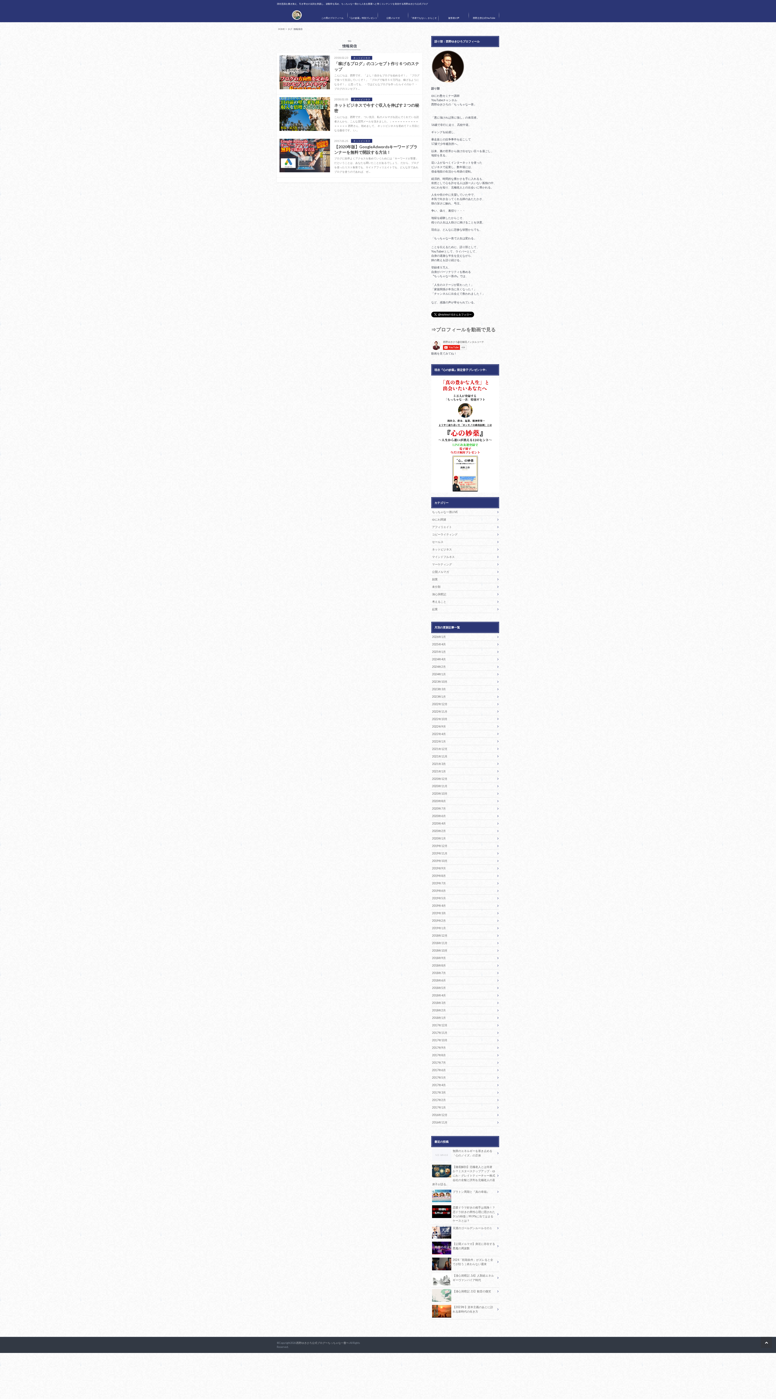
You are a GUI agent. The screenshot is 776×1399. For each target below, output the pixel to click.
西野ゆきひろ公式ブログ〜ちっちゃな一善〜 (322, 1342)
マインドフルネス (443, 557)
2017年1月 (439, 1107)
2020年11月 (439, 786)
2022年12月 (439, 704)
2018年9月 (439, 958)
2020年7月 (439, 808)
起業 (435, 609)
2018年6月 (439, 980)
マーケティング (442, 564)
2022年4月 (439, 734)
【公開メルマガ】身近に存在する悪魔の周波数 (474, 1246)
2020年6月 (439, 816)
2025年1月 (439, 651)
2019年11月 (439, 853)
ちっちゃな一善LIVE (445, 512)
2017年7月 (439, 1062)
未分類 (436, 586)
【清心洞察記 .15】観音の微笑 (472, 1291)
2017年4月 (439, 1085)
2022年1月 (439, 741)
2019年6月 (439, 890)
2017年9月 (439, 1047)
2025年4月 (439, 644)
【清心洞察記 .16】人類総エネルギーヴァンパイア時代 (473, 1278)
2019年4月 (439, 905)
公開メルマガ (393, 18)
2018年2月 (439, 1010)
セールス (437, 542)
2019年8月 (439, 875)
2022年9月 (439, 726)
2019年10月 (439, 861)
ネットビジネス (442, 549)
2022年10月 (439, 719)
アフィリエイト (442, 527)
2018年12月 (439, 935)
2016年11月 (439, 1122)
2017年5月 (439, 1077)
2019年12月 (439, 846)
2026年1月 (439, 636)
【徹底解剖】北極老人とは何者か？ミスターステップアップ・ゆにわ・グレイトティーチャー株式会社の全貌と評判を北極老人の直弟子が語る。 (463, 1175)
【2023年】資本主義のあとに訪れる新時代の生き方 (473, 1309)
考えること (439, 601)
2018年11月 (439, 943)
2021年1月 (439, 771)
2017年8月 (439, 1055)
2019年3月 (439, 913)
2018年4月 (439, 995)
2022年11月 (439, 711)
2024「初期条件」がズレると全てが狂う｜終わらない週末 (473, 1262)
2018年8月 (439, 965)
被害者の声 (453, 18)
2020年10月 (439, 793)
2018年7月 (439, 973)
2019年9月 (439, 868)
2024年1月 (439, 674)
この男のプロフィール (332, 18)
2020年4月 (439, 823)
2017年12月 (439, 1025)
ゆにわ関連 (439, 519)
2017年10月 (439, 1040)
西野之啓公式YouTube (484, 18)
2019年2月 (439, 920)
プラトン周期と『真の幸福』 (471, 1191)
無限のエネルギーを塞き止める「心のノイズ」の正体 (472, 1153)
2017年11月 (439, 1032)
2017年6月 (439, 1070)
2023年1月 (439, 696)
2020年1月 (439, 838)
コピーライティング (445, 534)
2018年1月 (439, 1017)
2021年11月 (439, 756)
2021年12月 (439, 749)
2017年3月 (439, 1092)
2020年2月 (439, 831)
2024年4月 (439, 659)
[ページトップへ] (766, 1342)
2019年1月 (439, 928)
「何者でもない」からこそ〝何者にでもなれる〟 (423, 21)
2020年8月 (439, 801)
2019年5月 (439, 898)
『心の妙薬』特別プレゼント (362, 18)
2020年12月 (439, 778)
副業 (435, 579)
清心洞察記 (439, 594)
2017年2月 (439, 1100)
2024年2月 (439, 666)
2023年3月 (439, 689)
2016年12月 (439, 1115)
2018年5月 (439, 988)
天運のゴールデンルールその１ (472, 1228)
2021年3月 (439, 764)
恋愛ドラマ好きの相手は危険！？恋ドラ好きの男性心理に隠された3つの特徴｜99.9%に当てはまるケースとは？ (474, 1214)
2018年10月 (439, 950)
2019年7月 (439, 883)
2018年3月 (439, 1003)
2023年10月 (439, 681)
